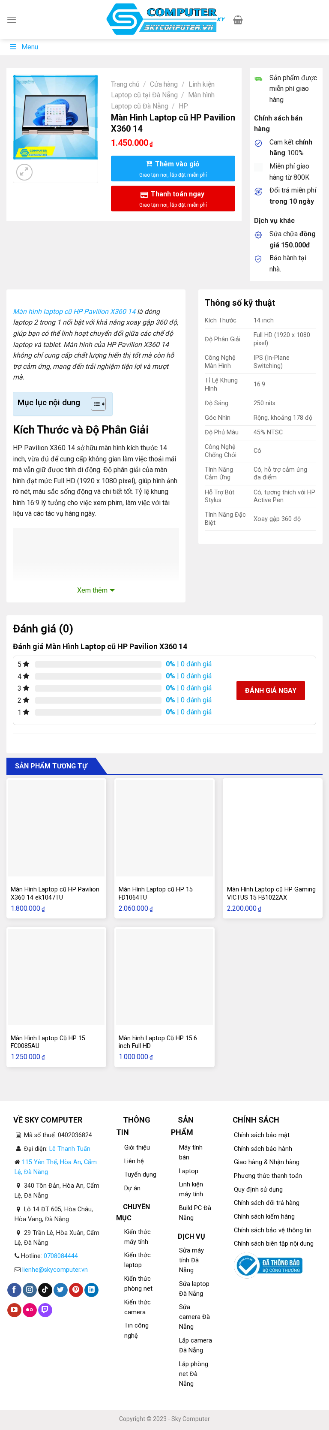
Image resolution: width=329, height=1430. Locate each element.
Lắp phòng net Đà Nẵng (193, 1374)
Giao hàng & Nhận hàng (266, 1162)
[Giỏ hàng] (238, 19)
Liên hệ (134, 1161)
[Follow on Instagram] (30, 1290)
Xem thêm (92, 590)
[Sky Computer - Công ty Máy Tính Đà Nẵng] (165, 20)
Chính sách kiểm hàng (264, 1216)
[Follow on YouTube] (14, 1310)
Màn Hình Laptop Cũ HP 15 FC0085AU (48, 1042)
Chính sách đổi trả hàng (266, 1203)
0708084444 (61, 1256)
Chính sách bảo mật (262, 1135)
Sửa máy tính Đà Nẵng (191, 1260)
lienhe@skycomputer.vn (55, 1269)
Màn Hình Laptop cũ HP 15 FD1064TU (156, 893)
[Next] (45, 167)
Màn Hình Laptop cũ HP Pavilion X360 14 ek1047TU (55, 893)
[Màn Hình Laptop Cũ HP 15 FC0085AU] (56, 977)
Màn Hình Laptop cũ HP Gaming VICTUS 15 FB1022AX (271, 893)
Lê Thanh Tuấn (69, 1149)
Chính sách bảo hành (263, 1149)
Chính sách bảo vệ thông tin (272, 1230)
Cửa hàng (164, 84)
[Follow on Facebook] (14, 1290)
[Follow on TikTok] (45, 1290)
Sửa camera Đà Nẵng (194, 1317)
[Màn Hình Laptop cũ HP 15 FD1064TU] (164, 828)
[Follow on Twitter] (61, 1290)
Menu (29, 47)
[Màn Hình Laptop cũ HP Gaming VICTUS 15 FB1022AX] (272, 828)
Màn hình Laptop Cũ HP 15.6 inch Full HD (158, 1042)
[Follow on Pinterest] (76, 1290)
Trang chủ (125, 84)
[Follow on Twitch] (45, 1310)
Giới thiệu (137, 1147)
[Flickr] (30, 1310)
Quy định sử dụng (258, 1189)
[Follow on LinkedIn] (91, 1290)
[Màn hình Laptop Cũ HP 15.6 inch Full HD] (164, 977)
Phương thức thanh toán (268, 1176)
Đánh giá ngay (270, 690)
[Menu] (11, 19)
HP (183, 106)
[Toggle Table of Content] (94, 404)
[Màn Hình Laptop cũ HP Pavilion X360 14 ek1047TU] (56, 828)
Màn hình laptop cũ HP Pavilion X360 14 (74, 311)
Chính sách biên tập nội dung (274, 1243)
